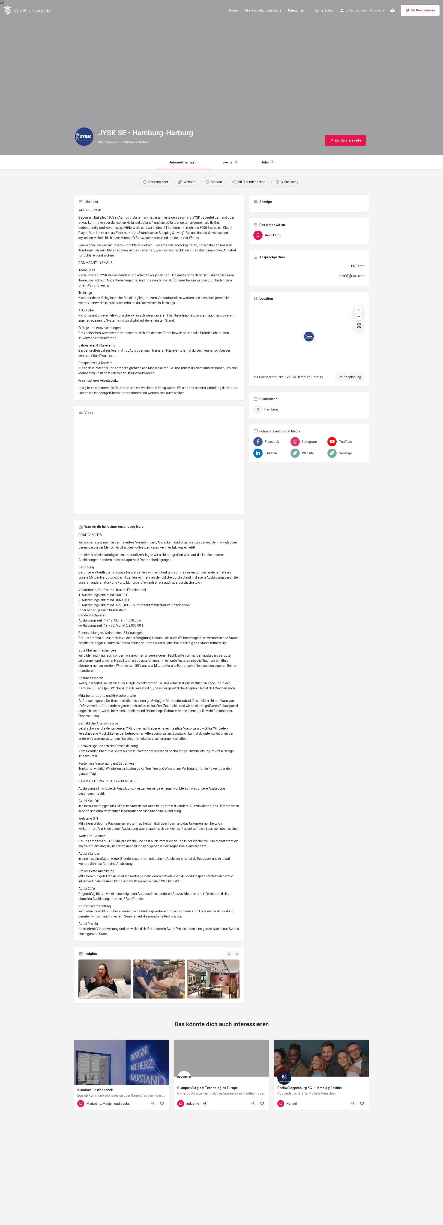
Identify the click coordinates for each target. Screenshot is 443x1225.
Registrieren (377, 10)
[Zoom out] (359, 316)
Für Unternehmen (423, 10)
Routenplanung (350, 377)
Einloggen (353, 10)
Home (233, 10)
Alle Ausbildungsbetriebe (263, 10)
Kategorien (296, 10)
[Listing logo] (84, 136)
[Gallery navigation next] (237, 953)
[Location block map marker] (309, 336)
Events (229, 162)
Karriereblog (324, 10)
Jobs (267, 162)
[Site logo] (27, 10)
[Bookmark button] (162, 1103)
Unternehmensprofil (184, 162)
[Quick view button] (153, 1103)
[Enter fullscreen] (359, 325)
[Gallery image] (104, 979)
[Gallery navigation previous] (229, 953)
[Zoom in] (359, 310)
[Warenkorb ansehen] (392, 10)
